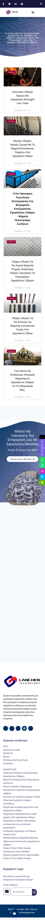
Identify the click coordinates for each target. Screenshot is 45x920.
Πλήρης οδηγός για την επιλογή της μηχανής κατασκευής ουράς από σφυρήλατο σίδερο (22, 326)
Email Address (10, 885)
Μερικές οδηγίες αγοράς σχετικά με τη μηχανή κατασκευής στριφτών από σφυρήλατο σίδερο (22, 149)
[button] (41, 4)
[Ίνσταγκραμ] (30, 728)
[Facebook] (5, 728)
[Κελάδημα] (11, 728)
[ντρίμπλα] (24, 728)
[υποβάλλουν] (34, 892)
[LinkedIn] (18, 728)
